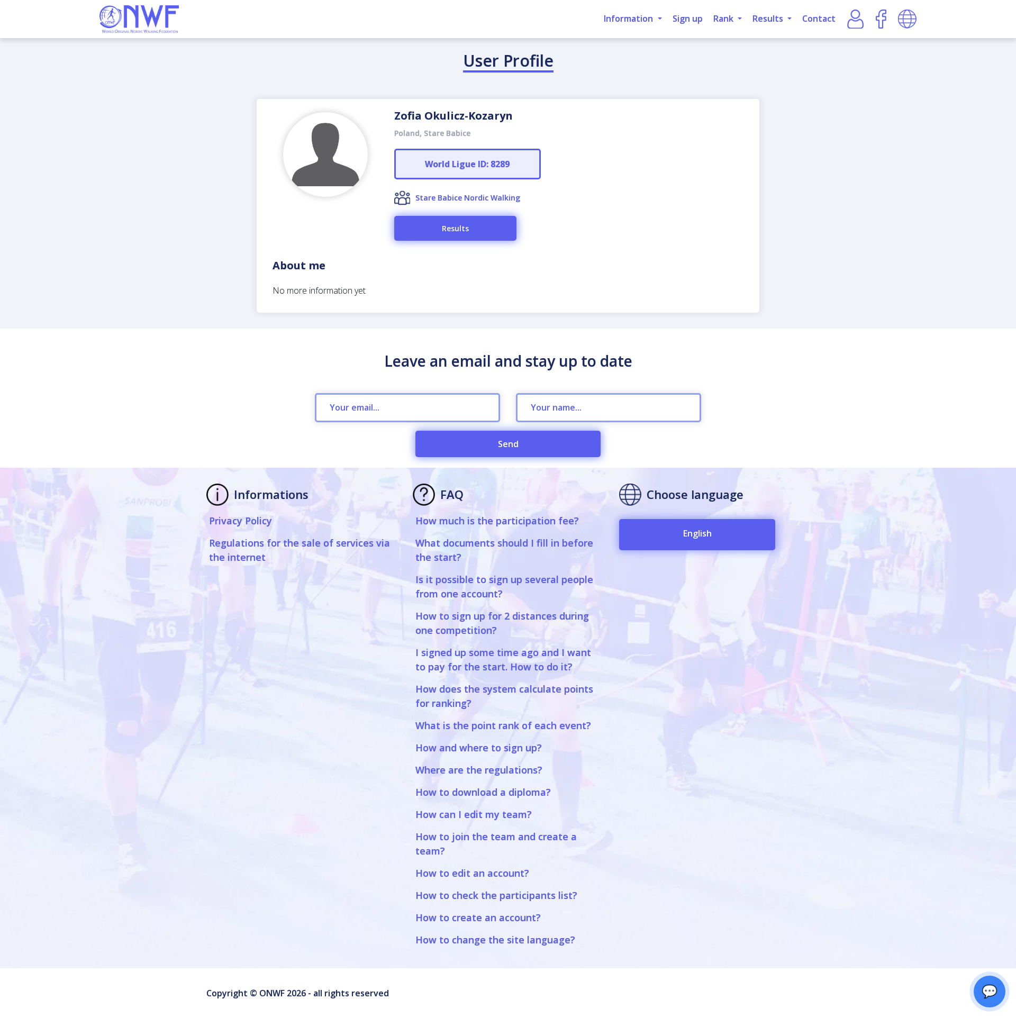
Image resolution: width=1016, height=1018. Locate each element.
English (697, 533)
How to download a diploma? (483, 792)
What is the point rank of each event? (503, 725)
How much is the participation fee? (497, 520)
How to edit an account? (472, 873)
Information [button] (629, 18)
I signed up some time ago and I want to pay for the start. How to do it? (503, 659)
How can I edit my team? (473, 814)
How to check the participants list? (496, 895)
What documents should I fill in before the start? (504, 550)
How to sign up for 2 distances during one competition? (502, 623)
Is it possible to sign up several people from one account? (504, 586)
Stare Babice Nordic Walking (467, 198)
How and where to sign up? (478, 747)
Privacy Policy (240, 520)
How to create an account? (478, 917)
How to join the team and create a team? (496, 843)
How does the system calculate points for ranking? (504, 696)
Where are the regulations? (478, 770)
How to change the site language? (495, 939)
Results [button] (768, 18)
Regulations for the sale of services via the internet (299, 550)
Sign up (688, 18)
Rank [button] (724, 18)
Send (508, 444)
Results (455, 228)
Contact (819, 18)
